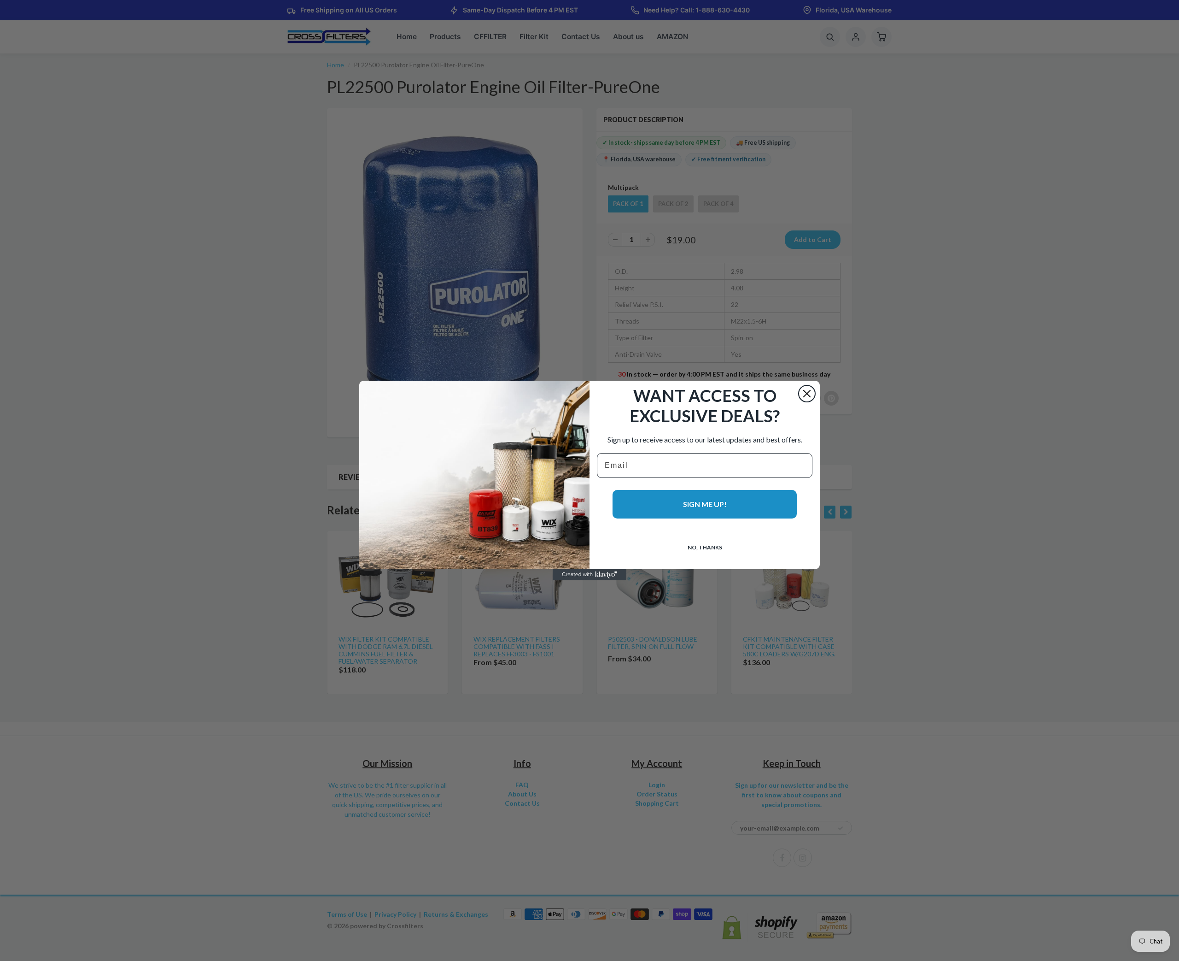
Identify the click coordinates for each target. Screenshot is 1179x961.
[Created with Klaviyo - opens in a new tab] (589, 574)
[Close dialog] (807, 393)
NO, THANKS (705, 547)
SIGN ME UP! (705, 504)
